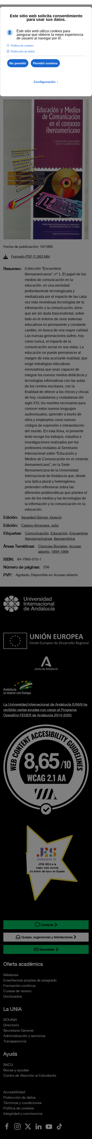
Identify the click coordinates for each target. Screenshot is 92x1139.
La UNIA (12, 1009)
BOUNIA (10, 1020)
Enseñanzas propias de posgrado (29, 980)
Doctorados (12, 996)
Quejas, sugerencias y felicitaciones (47, 937)
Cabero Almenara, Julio (40, 525)
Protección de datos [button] (23, 51)
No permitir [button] (17, 63)
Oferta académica (23, 964)
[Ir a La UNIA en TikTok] (59, 1126)
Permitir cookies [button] (45, 63)
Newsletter (47, 949)
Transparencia (14, 1041)
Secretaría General (18, 1030)
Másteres (10, 975)
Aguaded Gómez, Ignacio (41, 517)
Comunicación (37, 533)
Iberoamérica (64, 538)
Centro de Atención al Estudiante (29, 1075)
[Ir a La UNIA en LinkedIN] (38, 1126)
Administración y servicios (24, 1036)
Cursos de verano (17, 991)
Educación (59, 533)
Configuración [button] (46, 82)
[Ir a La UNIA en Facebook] (6, 1126)
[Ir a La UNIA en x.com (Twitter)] (27, 1126)
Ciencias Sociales (52, 546)
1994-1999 (60, 551)
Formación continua (19, 985)
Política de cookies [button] (22, 45)
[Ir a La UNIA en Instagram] (17, 1126)
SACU (8, 1065)
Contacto (47, 925)
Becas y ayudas (16, 1070)
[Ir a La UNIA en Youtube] (48, 1126)
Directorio (11, 1025)
